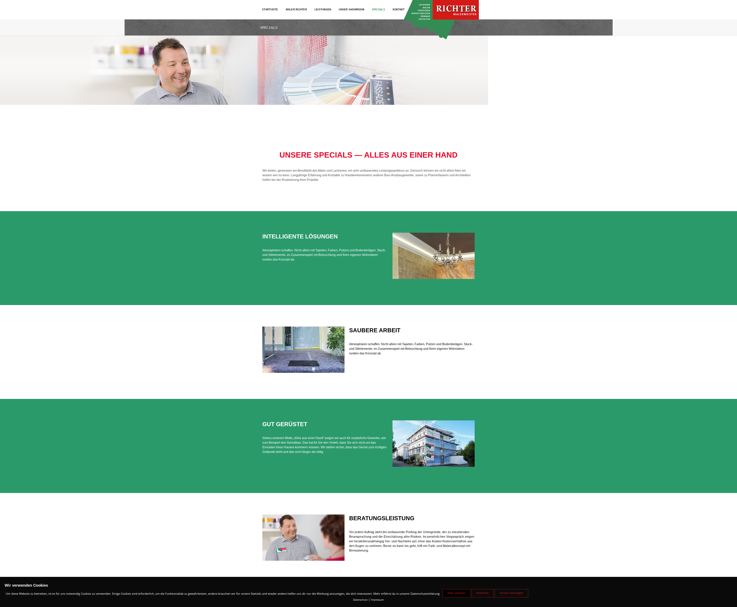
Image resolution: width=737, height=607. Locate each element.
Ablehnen (482, 593)
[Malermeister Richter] (450, 7)
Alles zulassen (456, 593)
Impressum (377, 600)
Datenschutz (360, 600)
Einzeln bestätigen (511, 593)
